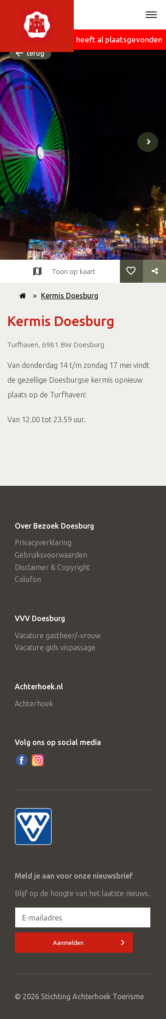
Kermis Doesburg (69, 295)
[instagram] (38, 760)
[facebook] (22, 760)
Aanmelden (68, 942)
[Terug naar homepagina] (23, 295)
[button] (151, 15)
